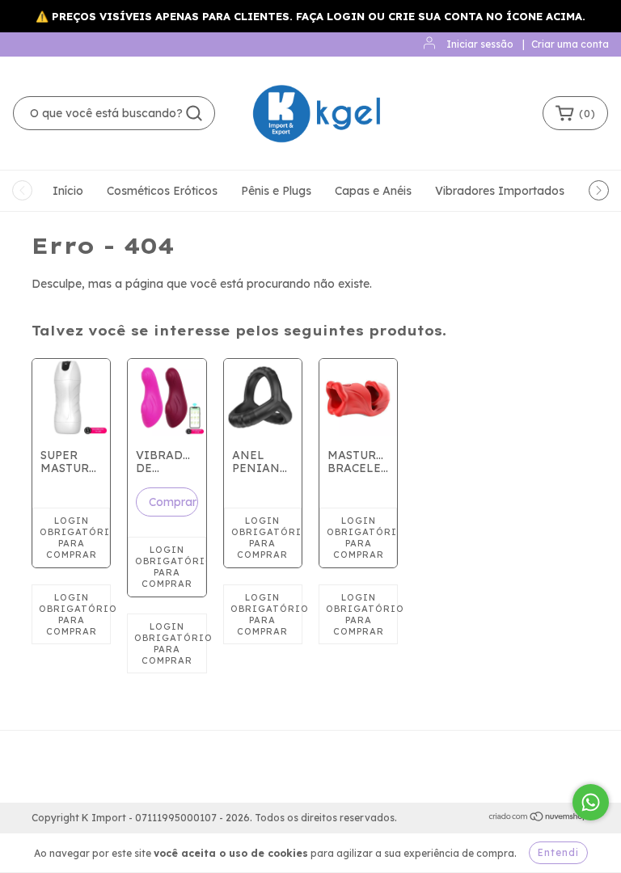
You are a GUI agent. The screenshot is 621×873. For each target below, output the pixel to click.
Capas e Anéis (373, 190)
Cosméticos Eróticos (162, 190)
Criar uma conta (570, 44)
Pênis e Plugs (276, 190)
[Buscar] (194, 113)
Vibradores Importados (499, 190)
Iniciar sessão (479, 44)
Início (68, 190)
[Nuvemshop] (538, 818)
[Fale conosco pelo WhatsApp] (590, 802)
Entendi (558, 852)
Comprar (172, 502)
